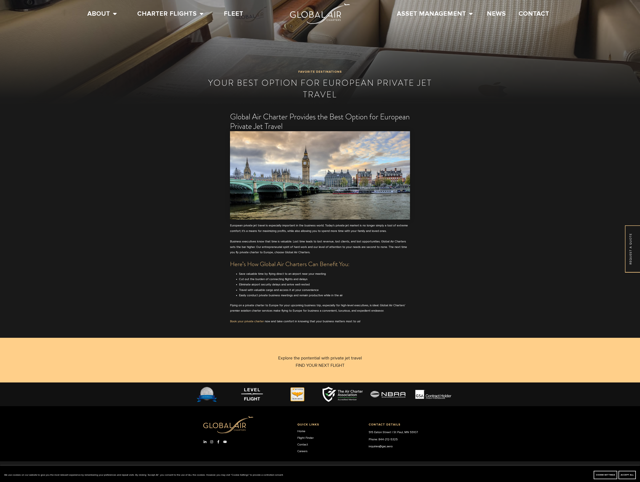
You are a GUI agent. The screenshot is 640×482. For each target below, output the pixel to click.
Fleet (233, 14)
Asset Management (431, 14)
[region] (320, 474)
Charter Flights (167, 14)
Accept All (627, 475)
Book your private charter (247, 321)
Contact (534, 14)
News (496, 14)
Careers (302, 451)
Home (301, 431)
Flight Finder (305, 438)
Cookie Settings (605, 475)
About (98, 14)
